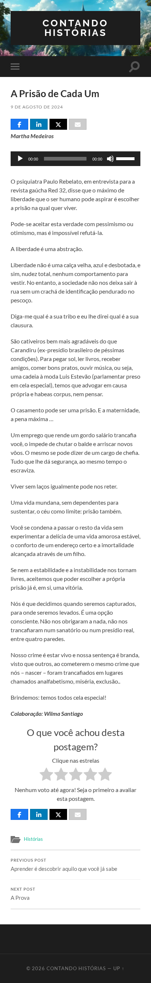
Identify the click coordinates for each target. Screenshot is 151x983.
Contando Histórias (75, 27)
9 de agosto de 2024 (37, 107)
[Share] (19, 124)
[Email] (77, 124)
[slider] (126, 158)
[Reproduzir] (20, 158)
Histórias (33, 839)
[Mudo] (110, 158)
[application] (75, 158)
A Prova (23, 894)
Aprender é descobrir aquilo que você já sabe (64, 865)
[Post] (58, 124)
